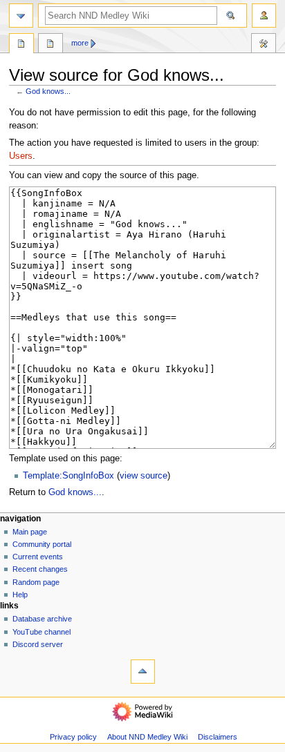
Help (20, 594)
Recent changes (40, 569)
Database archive (42, 619)
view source (143, 476)
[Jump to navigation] (21, 15)
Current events (37, 556)
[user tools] (264, 15)
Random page (35, 582)
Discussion (50, 45)
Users (21, 156)
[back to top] (143, 671)
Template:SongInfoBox (68, 476)
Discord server (37, 644)
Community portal (41, 544)
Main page (29, 532)
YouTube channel (41, 632)
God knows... (48, 91)
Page (21, 45)
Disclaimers (217, 737)
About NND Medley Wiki (147, 737)
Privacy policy (73, 737)
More (80, 43)
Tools (263, 45)
